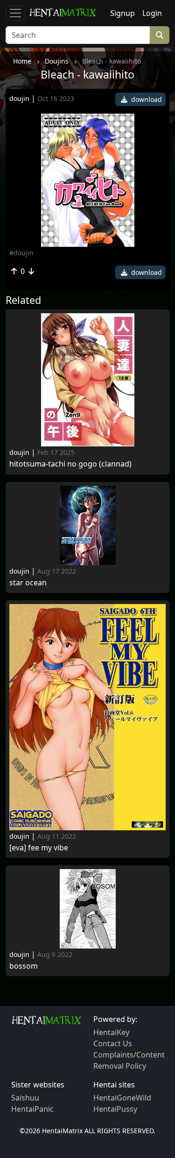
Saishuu (25, 1098)
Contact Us (112, 1043)
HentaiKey (111, 1032)
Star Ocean (28, 582)
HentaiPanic (32, 1109)
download (145, 99)
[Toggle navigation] (15, 13)
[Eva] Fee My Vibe (38, 847)
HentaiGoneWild (122, 1098)
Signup (122, 13)
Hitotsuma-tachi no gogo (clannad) (70, 464)
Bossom (23, 966)
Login (152, 13)
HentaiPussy (115, 1109)
